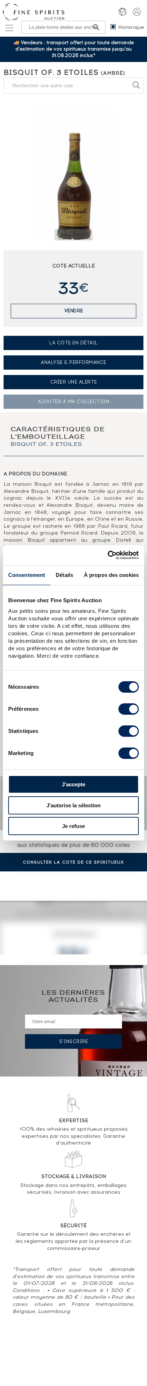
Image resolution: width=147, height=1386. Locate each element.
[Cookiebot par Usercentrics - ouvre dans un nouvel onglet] (107, 555)
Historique (131, 27)
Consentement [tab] (26, 575)
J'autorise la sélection (73, 805)
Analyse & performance (73, 362)
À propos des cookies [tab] (111, 575)
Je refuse (73, 826)
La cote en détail (73, 342)
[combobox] (73, 85)
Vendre (73, 310)
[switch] (128, 709)
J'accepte (73, 784)
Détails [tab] (64, 575)
